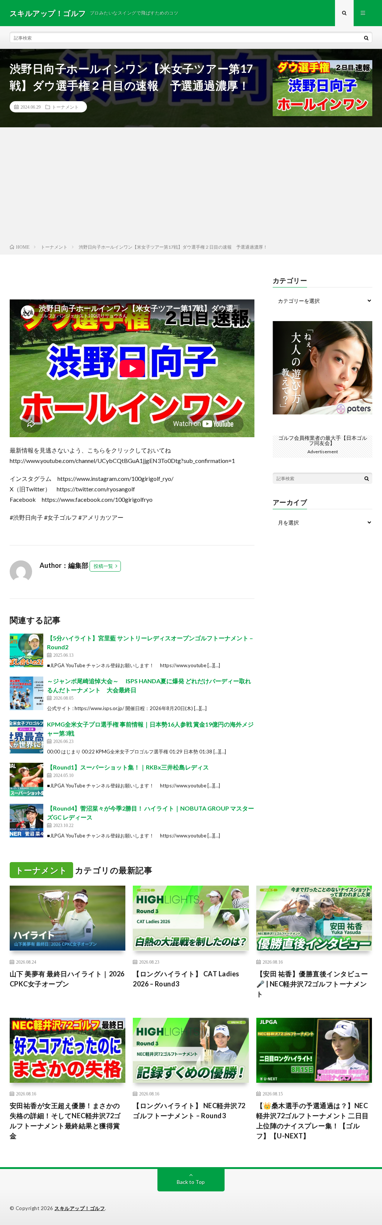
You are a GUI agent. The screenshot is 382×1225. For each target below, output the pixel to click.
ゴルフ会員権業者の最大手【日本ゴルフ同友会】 (322, 440)
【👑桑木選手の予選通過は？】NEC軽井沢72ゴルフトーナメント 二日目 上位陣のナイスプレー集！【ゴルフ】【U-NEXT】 (314, 1120)
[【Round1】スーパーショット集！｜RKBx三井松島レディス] (26, 779)
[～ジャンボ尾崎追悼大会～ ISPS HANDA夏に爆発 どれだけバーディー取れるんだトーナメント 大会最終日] (26, 693)
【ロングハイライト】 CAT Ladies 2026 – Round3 (186, 979)
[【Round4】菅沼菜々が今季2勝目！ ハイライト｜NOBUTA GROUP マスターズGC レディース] (26, 820)
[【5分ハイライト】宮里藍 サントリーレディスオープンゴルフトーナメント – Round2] (26, 650)
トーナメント (65, 107)
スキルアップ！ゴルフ (79, 1208)
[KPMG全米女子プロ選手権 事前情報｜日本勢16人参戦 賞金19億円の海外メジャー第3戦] (26, 736)
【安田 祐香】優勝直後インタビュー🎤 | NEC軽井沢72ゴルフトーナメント (312, 984)
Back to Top (191, 1182)
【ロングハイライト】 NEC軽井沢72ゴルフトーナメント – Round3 (189, 1110)
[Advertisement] (191, 187)
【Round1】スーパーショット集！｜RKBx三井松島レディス (128, 767)
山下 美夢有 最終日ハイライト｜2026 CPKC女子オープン (67, 979)
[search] (366, 37)
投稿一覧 (103, 566)
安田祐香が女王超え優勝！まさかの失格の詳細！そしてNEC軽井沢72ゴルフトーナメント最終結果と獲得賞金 (65, 1120)
